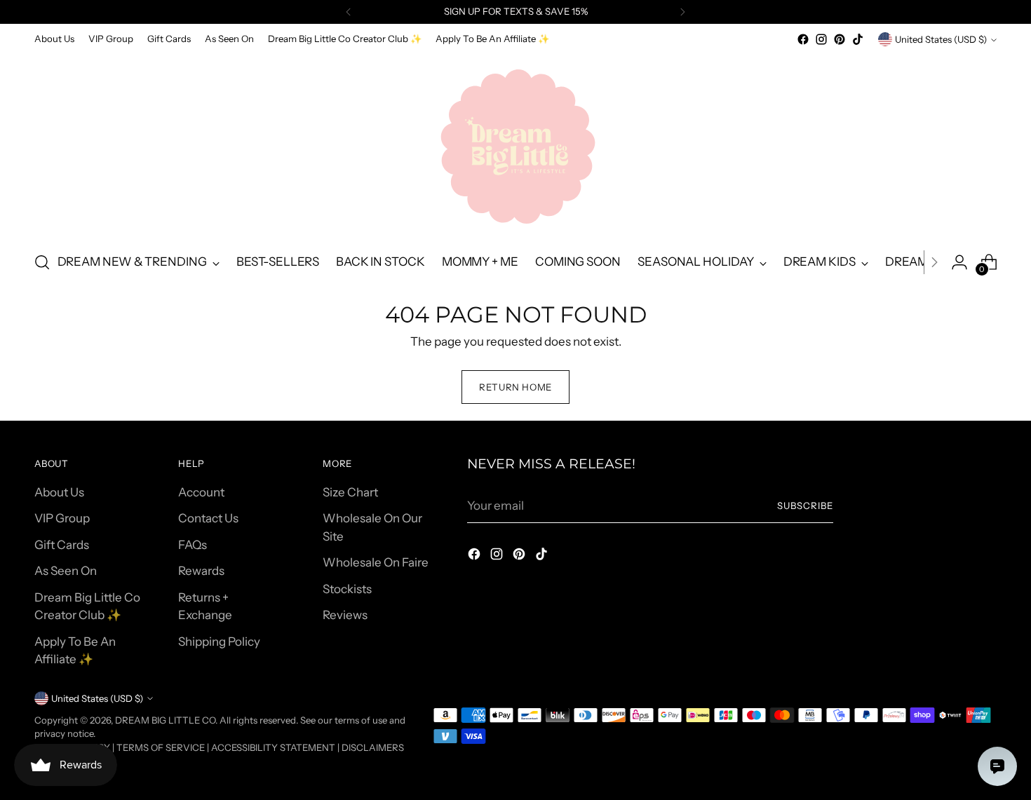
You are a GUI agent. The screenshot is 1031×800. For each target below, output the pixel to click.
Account (201, 492)
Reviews (345, 615)
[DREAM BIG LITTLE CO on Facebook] (803, 39)
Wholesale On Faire (376, 562)
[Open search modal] (42, 262)
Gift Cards (61, 545)
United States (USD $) (941, 39)
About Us (59, 492)
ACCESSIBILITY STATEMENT (273, 747)
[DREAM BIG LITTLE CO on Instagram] (821, 39)
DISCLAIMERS (373, 747)
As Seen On (65, 571)
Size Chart (350, 492)
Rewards (201, 571)
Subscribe (805, 505)
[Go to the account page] (959, 262)
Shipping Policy (219, 642)
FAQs (192, 545)
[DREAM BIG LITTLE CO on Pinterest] (839, 39)
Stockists (347, 589)
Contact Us (208, 518)
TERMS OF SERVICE (160, 747)
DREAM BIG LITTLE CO (165, 720)
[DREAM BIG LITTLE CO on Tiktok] (857, 39)
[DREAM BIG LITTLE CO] (515, 143)
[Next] (682, 12)
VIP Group (62, 518)
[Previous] (348, 12)
